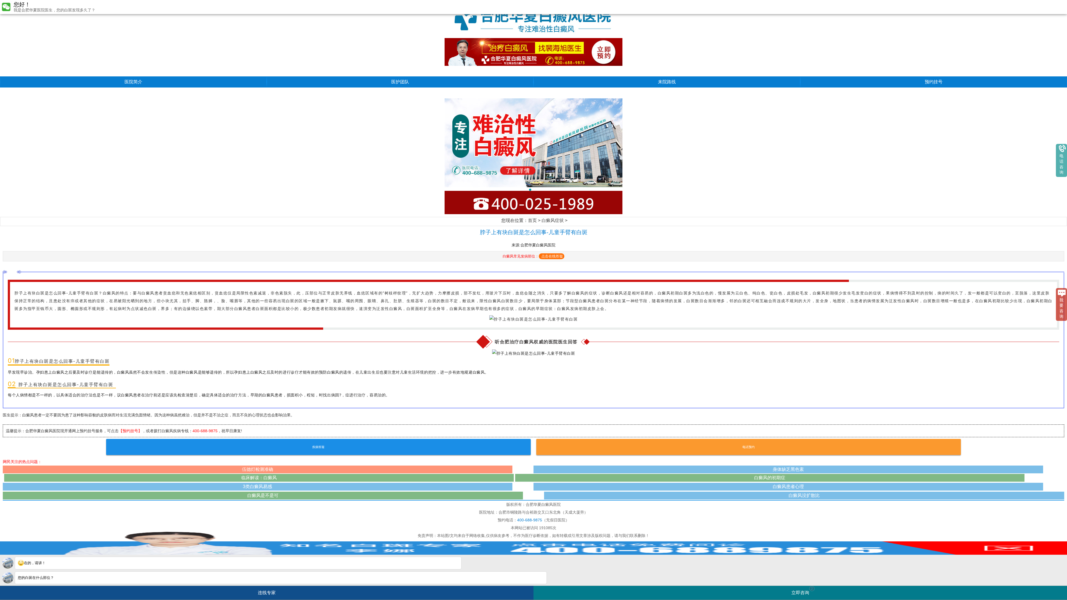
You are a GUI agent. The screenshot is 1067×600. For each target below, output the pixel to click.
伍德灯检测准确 (257, 469)
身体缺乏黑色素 (788, 469)
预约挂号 (934, 81)
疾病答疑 (318, 447)
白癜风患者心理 (788, 486)
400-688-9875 (205, 431)
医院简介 (133, 81)
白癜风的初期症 (769, 477)
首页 (532, 220)
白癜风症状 (553, 220)
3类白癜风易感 (257, 486)
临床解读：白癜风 (259, 477)
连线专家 (267, 592)
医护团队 (400, 81)
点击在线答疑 (552, 256)
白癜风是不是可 (262, 495)
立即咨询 (802, 590)
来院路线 (667, 81)
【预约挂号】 (130, 431)
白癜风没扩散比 (804, 495)
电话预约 (748, 447)
